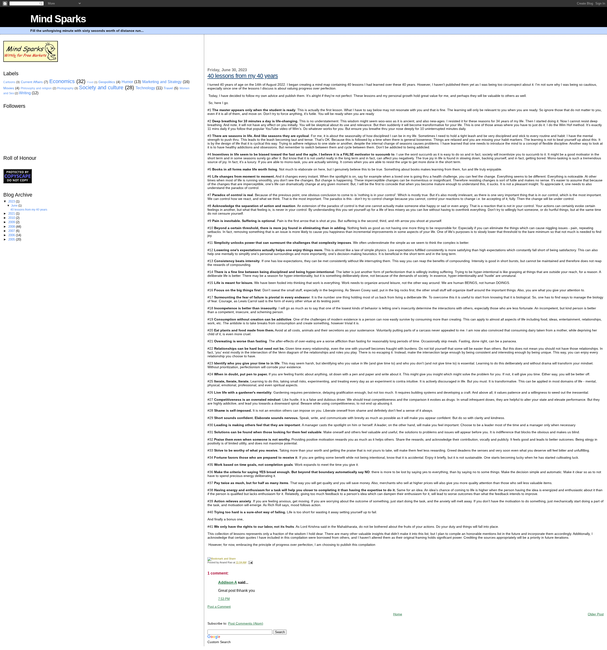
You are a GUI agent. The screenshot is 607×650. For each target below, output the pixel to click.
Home (397, 614)
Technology (145, 88)
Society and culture (101, 87)
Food (90, 82)
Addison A (227, 582)
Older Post (596, 614)
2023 (12, 201)
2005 (12, 239)
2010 (12, 218)
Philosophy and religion (36, 88)
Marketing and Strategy (162, 82)
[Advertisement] (293, 54)
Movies (8, 88)
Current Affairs (32, 82)
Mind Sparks (58, 18)
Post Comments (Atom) (245, 623)
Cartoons (9, 82)
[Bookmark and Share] (221, 558)
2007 (12, 231)
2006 (12, 235)
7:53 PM (224, 599)
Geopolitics (106, 82)
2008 (12, 226)
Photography (65, 88)
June (14, 205)
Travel (168, 88)
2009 (12, 222)
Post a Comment (219, 606)
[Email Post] (250, 562)
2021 (12, 213)
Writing (25, 93)
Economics (62, 81)
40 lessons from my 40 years (242, 75)
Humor (127, 82)
